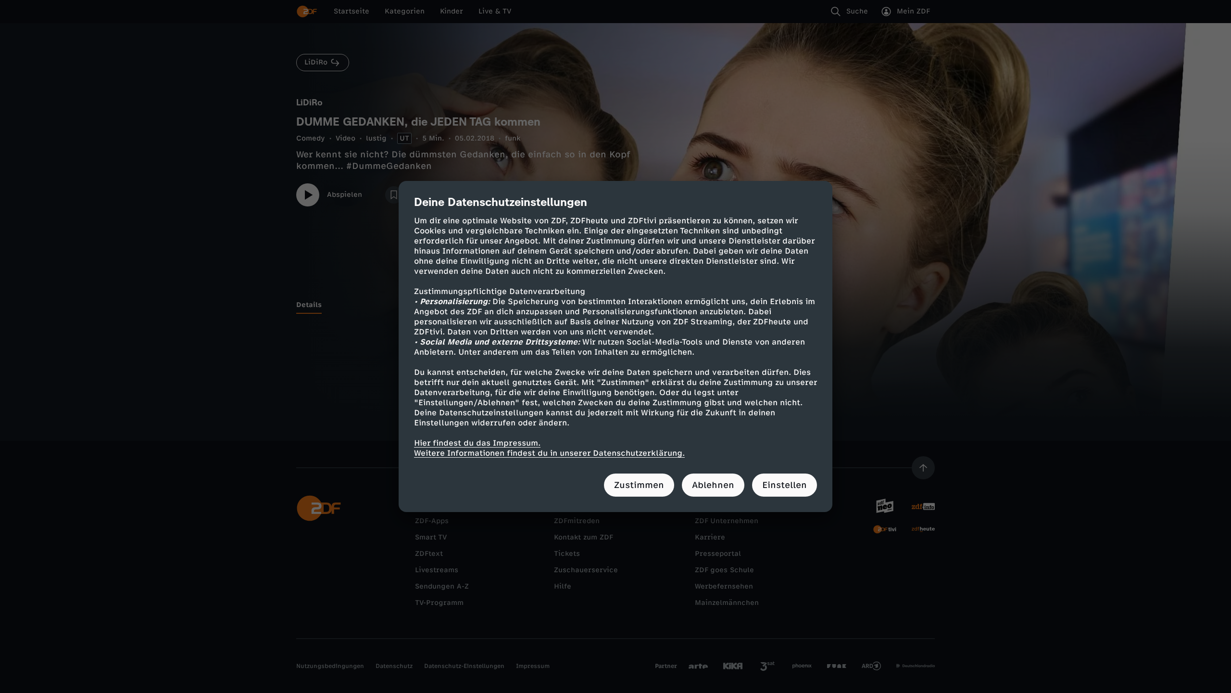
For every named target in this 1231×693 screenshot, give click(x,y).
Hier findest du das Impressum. (477, 443)
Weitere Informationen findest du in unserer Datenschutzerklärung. (549, 453)
